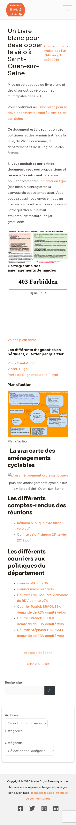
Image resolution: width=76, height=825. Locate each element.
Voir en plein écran (22, 340)
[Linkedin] (56, 808)
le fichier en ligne (53, 181)
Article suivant (38, 664)
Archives (12, 715)
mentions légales (42, 792)
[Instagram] (44, 808)
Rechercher (14, 683)
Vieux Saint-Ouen (21, 363)
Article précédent (38, 653)
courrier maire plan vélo (35, 589)
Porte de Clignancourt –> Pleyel (33, 375)
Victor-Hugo (18, 369)
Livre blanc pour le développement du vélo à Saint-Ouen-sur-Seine (38, 113)
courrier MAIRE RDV (32, 583)
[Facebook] (20, 808)
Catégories (14, 743)
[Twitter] (32, 808)
